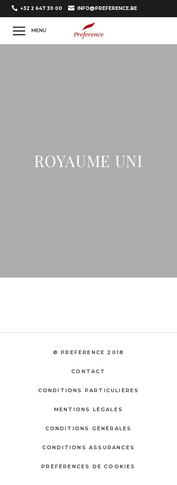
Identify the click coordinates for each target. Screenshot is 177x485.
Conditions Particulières (88, 390)
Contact (88, 371)
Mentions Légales (88, 409)
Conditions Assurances (88, 447)
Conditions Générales (88, 428)
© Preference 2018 (88, 352)
